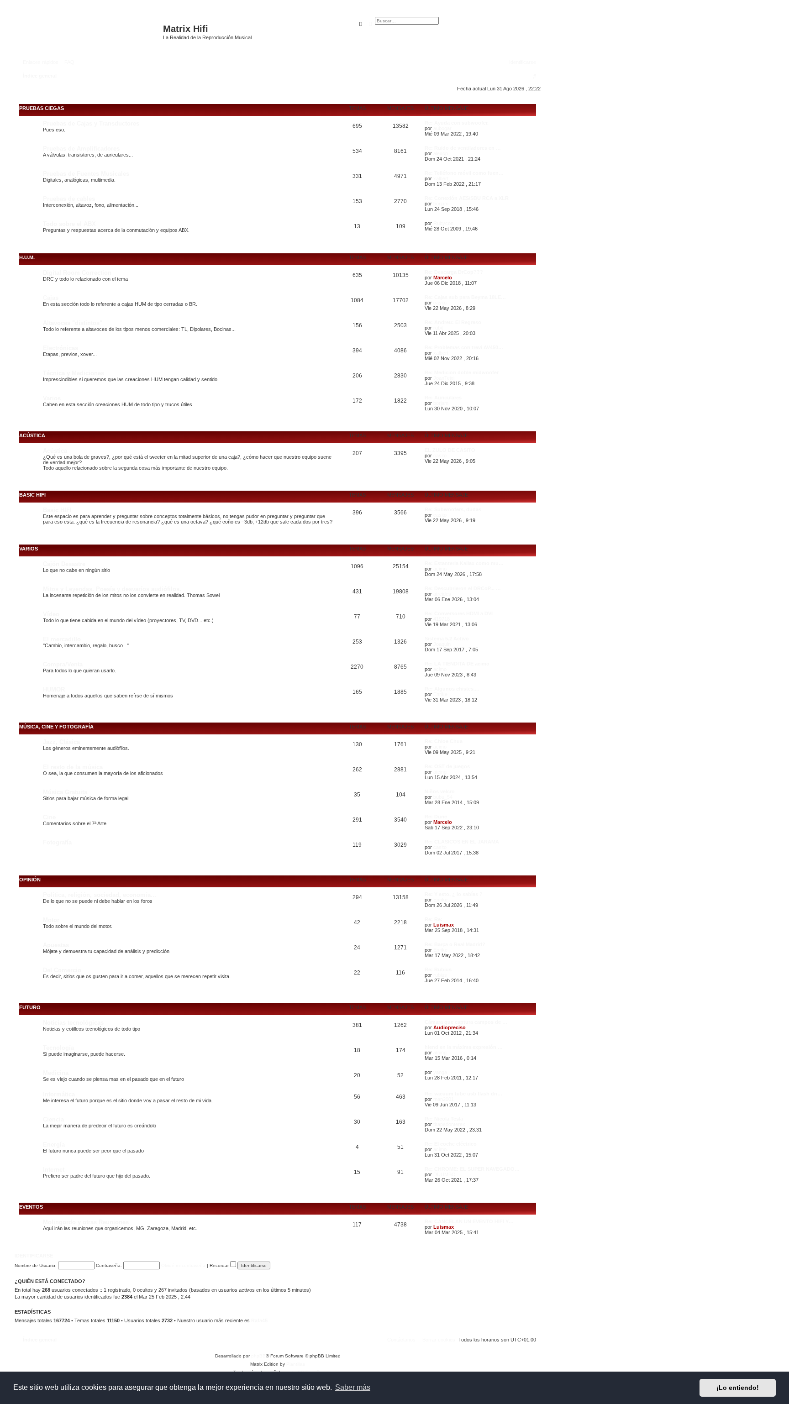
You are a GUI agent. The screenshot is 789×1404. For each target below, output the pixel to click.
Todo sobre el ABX (69, 223)
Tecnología (58, 1047)
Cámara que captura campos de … (466, 1022)
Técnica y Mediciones (73, 373)
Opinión (30, 879)
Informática (59, 1094)
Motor (51, 920)
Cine (49, 817)
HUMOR (54, 689)
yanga (440, 1072)
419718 (441, 619)
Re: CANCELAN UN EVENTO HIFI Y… (469, 1221)
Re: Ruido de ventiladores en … (463, 148)
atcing (440, 772)
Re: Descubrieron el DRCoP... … (463, 588)
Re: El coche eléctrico (451, 1144)
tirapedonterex (449, 1124)
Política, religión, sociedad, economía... (99, 894)
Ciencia (53, 1119)
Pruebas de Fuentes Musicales (86, 173)
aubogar (442, 128)
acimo (440, 568)
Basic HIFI (32, 495)
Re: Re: (433, 919)
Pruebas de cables (69, 198)
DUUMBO (444, 1174)
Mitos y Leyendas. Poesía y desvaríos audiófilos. (112, 589)
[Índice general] (90, 33)
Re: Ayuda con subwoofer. (457, 123)
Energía (54, 1144)
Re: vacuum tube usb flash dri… (463, 1093)
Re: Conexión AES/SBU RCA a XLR (467, 198)
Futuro (30, 1007)
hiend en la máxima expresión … (464, 1047)
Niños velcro (440, 791)
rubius (440, 975)
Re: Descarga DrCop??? (454, 272)
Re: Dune (436, 816)
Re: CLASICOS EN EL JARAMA (462, 841)
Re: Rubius (438, 969)
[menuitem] (67, 62)
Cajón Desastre (64, 564)
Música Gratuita (65, 792)
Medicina (55, 1072)
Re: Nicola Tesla (444, 1118)
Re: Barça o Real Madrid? (455, 944)
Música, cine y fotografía (56, 726)
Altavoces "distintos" (72, 323)
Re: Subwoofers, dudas (453, 509)
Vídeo (51, 614)
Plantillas (295, 1364)
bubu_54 (442, 797)
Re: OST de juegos (447, 766)
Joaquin (442, 644)
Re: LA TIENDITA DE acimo (457, 663)
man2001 (443, 1099)
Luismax (443, 924)
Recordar (220, 1265)
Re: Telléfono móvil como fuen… (464, 173)
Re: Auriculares (443, 397)
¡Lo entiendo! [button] (737, 1387)
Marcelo (442, 277)
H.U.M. (27, 257)
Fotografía (57, 842)
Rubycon (443, 223)
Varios (52, 398)
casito (440, 302)
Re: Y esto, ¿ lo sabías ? (454, 894)
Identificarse (34, 1255)
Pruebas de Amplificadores (81, 148)
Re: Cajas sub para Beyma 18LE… (465, 297)
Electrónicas (60, 348)
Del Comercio (62, 970)
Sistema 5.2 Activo (447, 638)
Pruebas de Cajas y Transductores (91, 123)
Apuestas (56, 945)
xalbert (440, 178)
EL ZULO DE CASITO (450, 450)
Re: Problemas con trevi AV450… (464, 347)
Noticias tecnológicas (73, 1022)
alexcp (440, 153)
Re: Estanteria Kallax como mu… (464, 563)
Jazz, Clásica (61, 742)
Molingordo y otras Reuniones (86, 1222)
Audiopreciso (449, 1027)
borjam (440, 203)
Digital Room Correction (77, 272)
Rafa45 (259, 1320)
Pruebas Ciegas (41, 108)
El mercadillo (62, 639)
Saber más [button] (352, 1387)
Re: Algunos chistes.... (452, 689)
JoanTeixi (443, 378)
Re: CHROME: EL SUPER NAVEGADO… (472, 1169)
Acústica (32, 435)
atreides (442, 594)
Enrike (440, 694)
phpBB (258, 1355)
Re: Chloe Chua (444, 741)
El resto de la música (73, 767)
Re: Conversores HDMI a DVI (459, 613)
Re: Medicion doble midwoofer (462, 372)
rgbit (438, 327)
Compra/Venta (63, 664)
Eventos (31, 1207)
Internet (53, 1169)
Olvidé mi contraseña (183, 1265)
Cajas (50, 297)
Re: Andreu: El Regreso (453, 322)
